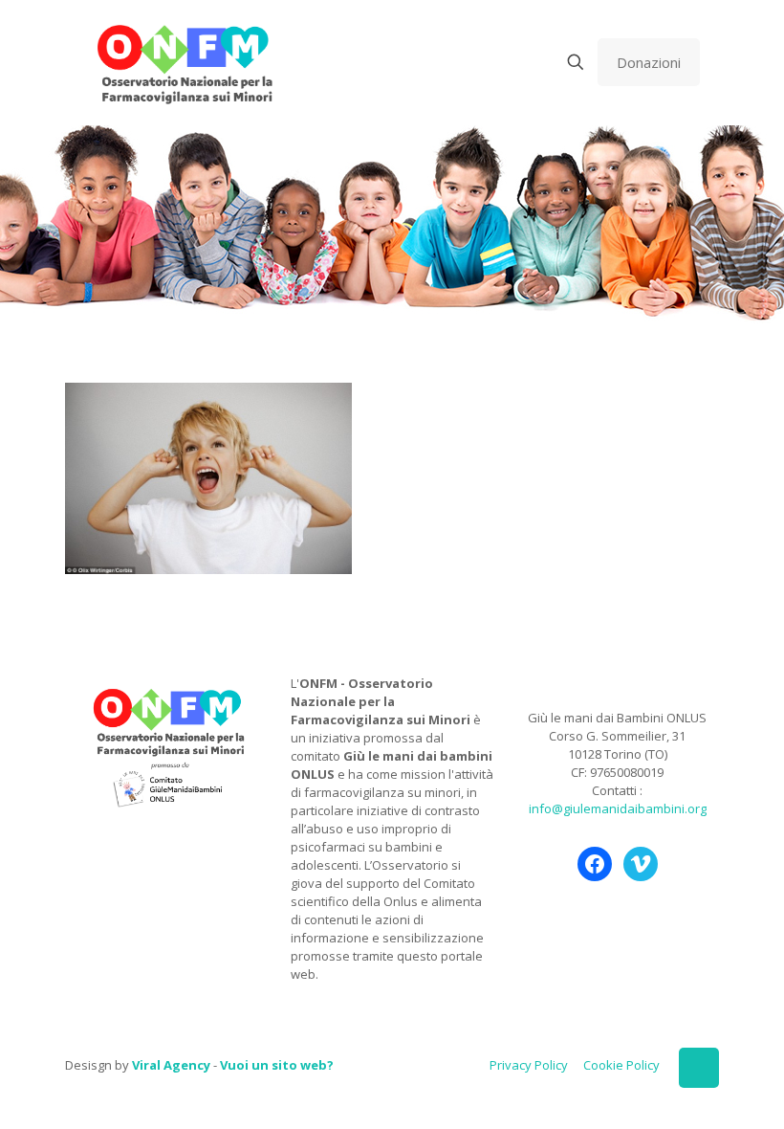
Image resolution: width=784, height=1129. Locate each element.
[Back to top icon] (699, 1068)
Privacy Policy (529, 1065)
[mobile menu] (508, 62)
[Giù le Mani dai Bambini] (184, 62)
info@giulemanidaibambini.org (618, 808)
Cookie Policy (621, 1065)
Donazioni (649, 62)
